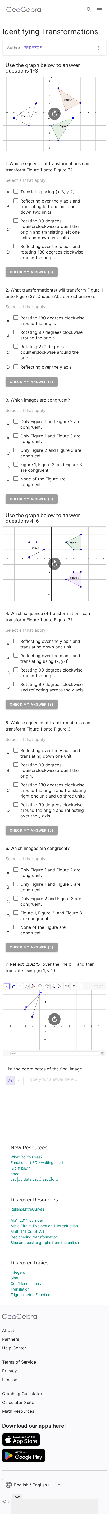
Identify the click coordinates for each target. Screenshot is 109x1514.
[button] (32, 272)
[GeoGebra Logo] (23, 9)
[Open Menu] (99, 9)
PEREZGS (33, 47)
